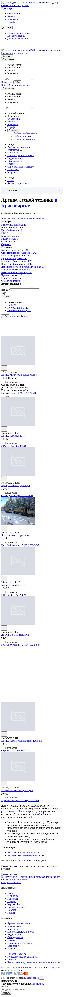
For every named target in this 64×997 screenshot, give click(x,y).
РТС (4, 233)
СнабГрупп (8, 241)
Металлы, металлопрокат (20, 155)
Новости (12, 910)
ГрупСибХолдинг (11, 230)
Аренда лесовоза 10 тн (13, 585)
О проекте (12, 896)
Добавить (6, 27)
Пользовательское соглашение (23, 956)
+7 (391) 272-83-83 (23, 495)
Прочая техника (11, 275)
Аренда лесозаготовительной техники (21, 740)
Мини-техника (11, 278)
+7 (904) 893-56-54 (30, 545)
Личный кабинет (16, 113)
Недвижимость (15, 158)
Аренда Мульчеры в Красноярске (19, 374)
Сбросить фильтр (19, 316)
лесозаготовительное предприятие (25, 855)
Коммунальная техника (15, 269)
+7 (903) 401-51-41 (26, 393)
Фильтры (6, 222)
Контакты (12, 898)
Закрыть (6, 993)
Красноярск (7, 8)
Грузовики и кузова (14, 258)
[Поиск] (32, 79)
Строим (6, 244)
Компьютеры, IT (16, 149)
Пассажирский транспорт (16, 272)
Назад (10, 144)
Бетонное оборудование (16, 261)
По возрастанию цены (19, 310)
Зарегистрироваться (19, 85)
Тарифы (11, 22)
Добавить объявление (18, 33)
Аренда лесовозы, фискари (15, 485)
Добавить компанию (18, 38)
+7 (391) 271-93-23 (16, 445)
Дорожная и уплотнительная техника (23, 266)
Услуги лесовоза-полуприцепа (17, 790)
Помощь (11, 959)
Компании (12, 19)
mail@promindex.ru (11, 882)
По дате (6, 296)
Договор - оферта (16, 954)
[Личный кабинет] (4, 47)
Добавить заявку (16, 35)
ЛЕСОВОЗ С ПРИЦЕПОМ (15, 634)
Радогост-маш (9, 238)
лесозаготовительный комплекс (24, 852)
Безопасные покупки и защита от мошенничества (33, 962)
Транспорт (13, 169)
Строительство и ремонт (20, 166)
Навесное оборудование (16, 264)
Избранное (7, 82)
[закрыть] (41, 978)
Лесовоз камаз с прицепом (15, 535)
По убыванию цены (18, 307)
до (2, 293)
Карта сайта (13, 904)
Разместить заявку (11, 874)
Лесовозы (6, 218)
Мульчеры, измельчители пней (28, 218)
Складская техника (13, 281)
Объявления (13, 13)
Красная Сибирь (11, 236)
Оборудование (15, 161)
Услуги (11, 172)
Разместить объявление (13, 224)
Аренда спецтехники (18, 147)
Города (11, 912)
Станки (11, 164)
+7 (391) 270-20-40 (29, 800)
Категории (7, 56)
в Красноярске (29, 202)
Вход (10, 893)
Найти (5, 316)
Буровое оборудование (15, 255)
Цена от (5, 290)
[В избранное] (4, 368)
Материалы (13, 152)
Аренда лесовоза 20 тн (13, 435)
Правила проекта (16, 907)
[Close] (19, 981)
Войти (17, 82)
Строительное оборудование (19, 252)
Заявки (11, 16)
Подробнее (33, 977)
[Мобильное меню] (10, 47)
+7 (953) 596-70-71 (20, 750)
